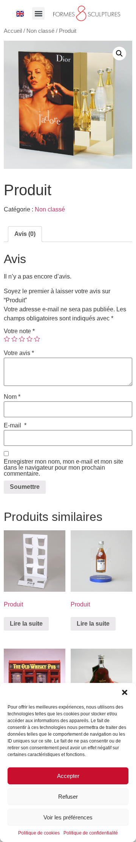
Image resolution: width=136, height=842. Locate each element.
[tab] (25, 234)
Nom (12, 397)
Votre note (19, 331)
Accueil (13, 31)
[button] (124, 692)
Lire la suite (26, 623)
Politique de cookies (39, 833)
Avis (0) (25, 234)
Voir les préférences (68, 817)
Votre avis (19, 353)
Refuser (68, 796)
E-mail (15, 426)
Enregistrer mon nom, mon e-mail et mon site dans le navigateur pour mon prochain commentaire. (63, 468)
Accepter (68, 776)
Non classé (40, 31)
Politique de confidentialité (90, 833)
